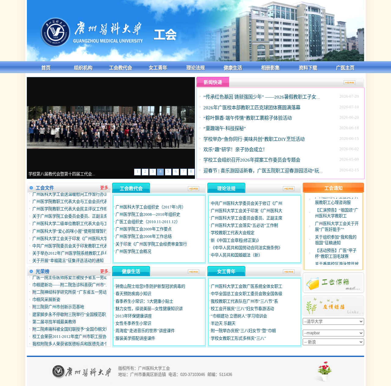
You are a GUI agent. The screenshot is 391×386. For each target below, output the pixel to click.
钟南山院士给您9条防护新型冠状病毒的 (150, 286)
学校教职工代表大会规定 (232, 232)
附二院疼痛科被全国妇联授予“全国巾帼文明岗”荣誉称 (79, 323)
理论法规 (195, 67)
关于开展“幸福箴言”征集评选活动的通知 (68, 255)
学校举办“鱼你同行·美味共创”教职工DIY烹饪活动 (254, 139)
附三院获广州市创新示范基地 (58, 301)
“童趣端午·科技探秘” (224, 128)
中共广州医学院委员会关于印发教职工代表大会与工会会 (82, 240)
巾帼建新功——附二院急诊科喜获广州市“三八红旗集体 (81, 279)
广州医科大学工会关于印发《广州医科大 (246, 210)
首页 (45, 67)
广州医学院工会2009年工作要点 (143, 229)
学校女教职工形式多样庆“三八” (238, 338)
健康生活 (233, 67)
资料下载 (308, 67)
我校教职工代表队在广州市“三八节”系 (244, 301)
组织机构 (83, 67)
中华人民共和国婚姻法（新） (236, 255)
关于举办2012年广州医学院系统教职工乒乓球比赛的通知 (82, 247)
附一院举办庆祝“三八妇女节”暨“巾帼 (243, 330)
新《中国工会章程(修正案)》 (236, 240)
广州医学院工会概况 (133, 251)
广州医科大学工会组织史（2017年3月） (150, 207)
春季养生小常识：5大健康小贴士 (144, 301)
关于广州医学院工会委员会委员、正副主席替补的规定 (80, 210)
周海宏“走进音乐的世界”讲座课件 (145, 330)
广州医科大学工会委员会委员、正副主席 (246, 218)
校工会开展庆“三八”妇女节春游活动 (242, 308)
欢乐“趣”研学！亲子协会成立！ (235, 149)
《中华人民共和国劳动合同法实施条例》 (246, 247)
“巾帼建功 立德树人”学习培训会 (239, 316)
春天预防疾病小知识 (133, 293)
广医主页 (345, 67)
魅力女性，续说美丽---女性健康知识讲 (149, 308)
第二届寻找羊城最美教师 (54, 316)
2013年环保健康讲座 (133, 316)
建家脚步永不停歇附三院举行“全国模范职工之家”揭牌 (79, 309)
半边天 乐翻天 (223, 323)
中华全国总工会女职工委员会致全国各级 (246, 293)
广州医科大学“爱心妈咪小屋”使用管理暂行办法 (73, 225)
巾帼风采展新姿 (46, 294)
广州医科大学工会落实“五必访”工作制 (244, 225)
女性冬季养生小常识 (133, 323)
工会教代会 (120, 67)
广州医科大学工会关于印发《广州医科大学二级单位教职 (82, 232)
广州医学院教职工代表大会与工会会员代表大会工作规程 (82, 196)
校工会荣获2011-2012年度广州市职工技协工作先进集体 (81, 331)
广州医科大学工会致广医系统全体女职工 (246, 286)
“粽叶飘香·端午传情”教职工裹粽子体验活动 (247, 118)
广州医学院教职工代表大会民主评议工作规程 (72, 203)
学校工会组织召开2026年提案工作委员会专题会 (251, 160)
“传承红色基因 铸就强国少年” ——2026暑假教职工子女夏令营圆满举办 (275, 96)
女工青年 (158, 67)
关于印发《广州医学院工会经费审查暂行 (151, 244)
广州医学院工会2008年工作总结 (143, 236)
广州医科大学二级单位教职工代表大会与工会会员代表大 (82, 218)
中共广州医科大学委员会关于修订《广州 (246, 203)
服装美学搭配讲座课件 (135, 338)
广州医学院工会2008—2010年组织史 (147, 214)
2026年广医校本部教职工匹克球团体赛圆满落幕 (251, 107)
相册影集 (270, 67)
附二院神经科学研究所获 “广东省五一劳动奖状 (73, 286)
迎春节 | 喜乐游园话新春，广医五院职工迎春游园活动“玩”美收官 (269, 170)
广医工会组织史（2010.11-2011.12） (147, 221)
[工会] (195, 60)
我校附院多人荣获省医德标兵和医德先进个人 (72, 338)
